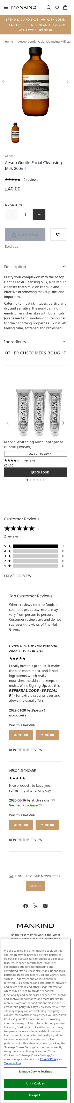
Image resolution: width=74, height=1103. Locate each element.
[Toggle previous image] (3, 81)
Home (9, 41)
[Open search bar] (48, 7)
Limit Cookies (35, 1083)
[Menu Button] (4, 7)
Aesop (10, 156)
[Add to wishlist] (58, 234)
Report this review (25, 750)
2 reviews (31, 179)
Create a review (17, 576)
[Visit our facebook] (26, 906)
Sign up (36, 886)
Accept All (35, 1095)
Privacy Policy (49, 1059)
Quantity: (13, 205)
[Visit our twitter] (35, 906)
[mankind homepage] (24, 7)
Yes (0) (23, 735)
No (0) (49, 735)
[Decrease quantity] (11, 214)
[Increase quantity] (39, 214)
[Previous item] (7, 423)
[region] (35, 1021)
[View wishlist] (56, 7)
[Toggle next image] (67, 81)
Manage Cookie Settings (35, 1071)
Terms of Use (12, 1063)
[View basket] (65, 7)
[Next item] (63, 423)
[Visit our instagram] (45, 906)
